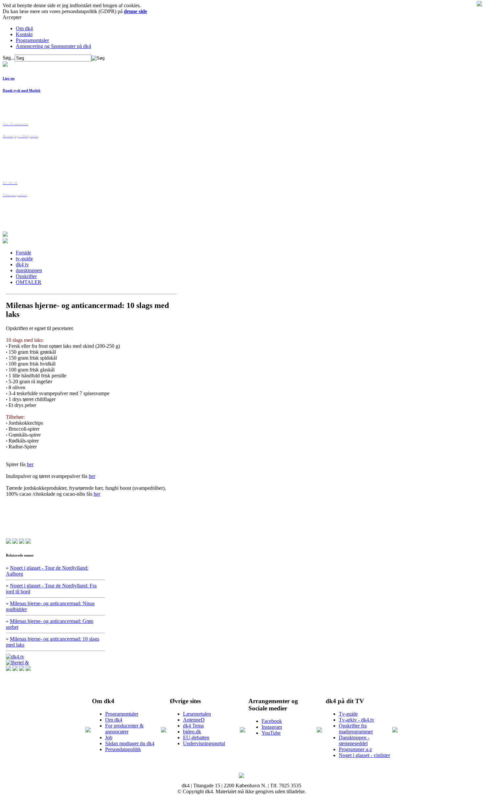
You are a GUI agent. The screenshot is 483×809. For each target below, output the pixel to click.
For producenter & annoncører (124, 728)
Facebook (272, 721)
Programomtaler (32, 40)
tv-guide (24, 258)
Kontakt (24, 34)
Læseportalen (197, 714)
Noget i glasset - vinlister (364, 755)
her (30, 464)
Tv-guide (348, 714)
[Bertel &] (17, 662)
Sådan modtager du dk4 (129, 743)
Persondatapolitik (123, 749)
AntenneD (194, 720)
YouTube (271, 733)
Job (108, 737)
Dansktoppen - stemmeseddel (354, 740)
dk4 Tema (193, 725)
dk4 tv (22, 264)
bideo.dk (192, 731)
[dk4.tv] (15, 656)
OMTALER (28, 282)
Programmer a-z (355, 749)
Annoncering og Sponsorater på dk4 (53, 46)
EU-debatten (196, 737)
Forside (23, 252)
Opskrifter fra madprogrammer (356, 728)
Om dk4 (24, 28)
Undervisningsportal (204, 743)
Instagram (272, 727)
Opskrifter (26, 276)
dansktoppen (29, 270)
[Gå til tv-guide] (5, 241)
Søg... (9, 57)
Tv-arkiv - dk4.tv (356, 720)
